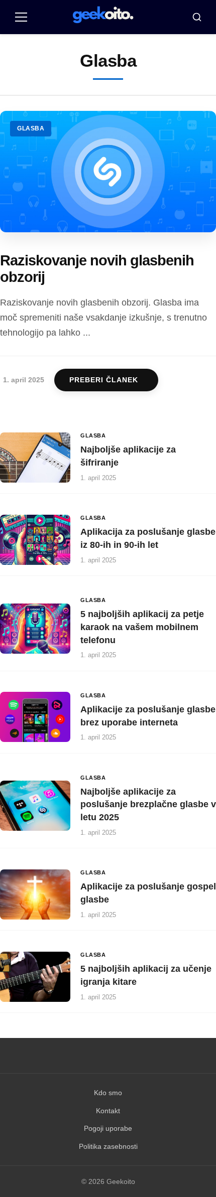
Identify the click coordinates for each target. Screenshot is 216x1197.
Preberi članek (103, 380)
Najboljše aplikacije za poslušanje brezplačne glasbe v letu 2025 (148, 804)
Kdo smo (108, 1093)
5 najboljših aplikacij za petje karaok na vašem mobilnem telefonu (142, 627)
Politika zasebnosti (108, 1146)
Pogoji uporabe (108, 1128)
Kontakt (108, 1111)
